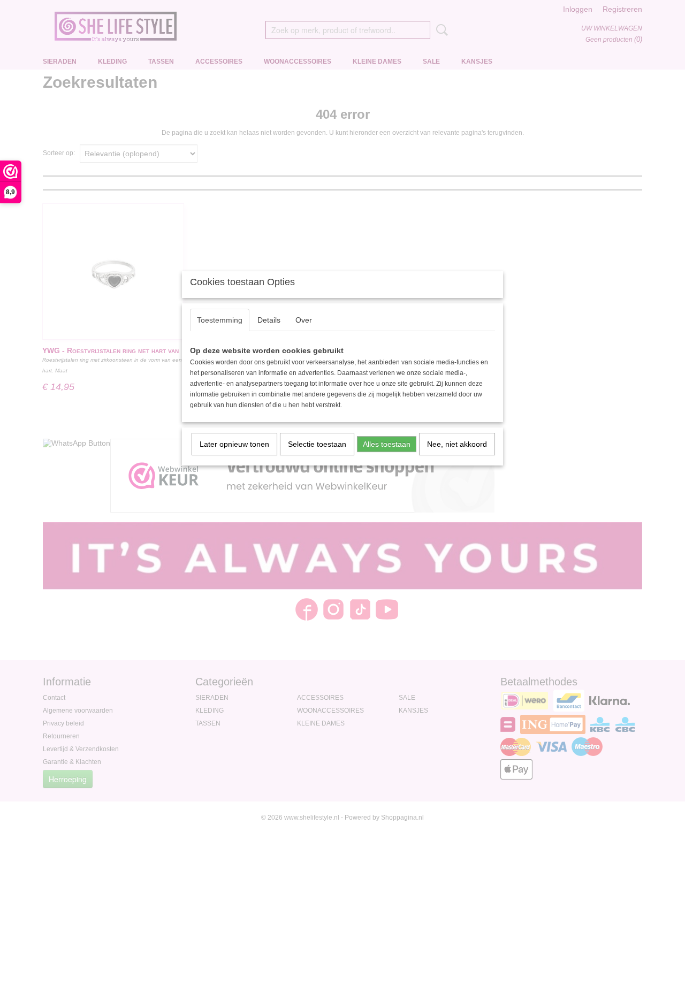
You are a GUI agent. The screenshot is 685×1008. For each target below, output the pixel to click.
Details (268, 320)
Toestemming (219, 320)
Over (303, 320)
